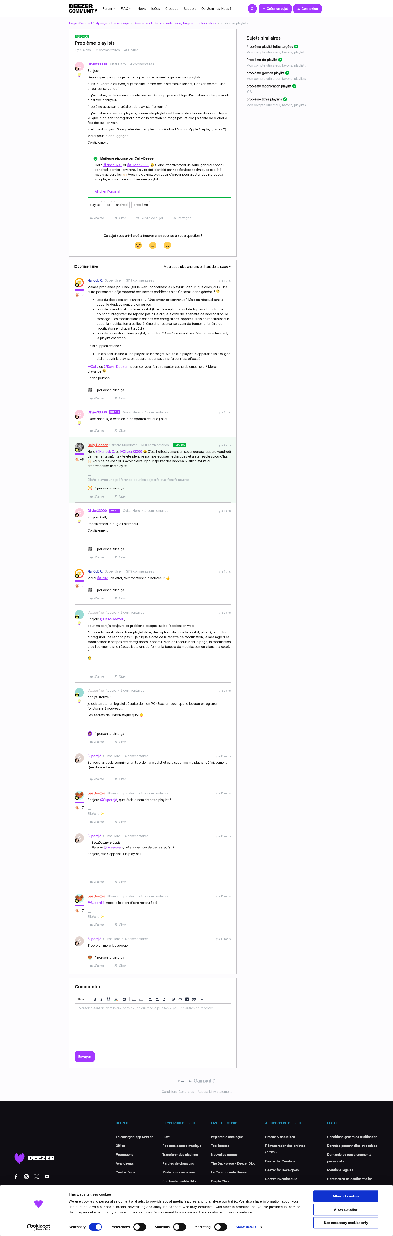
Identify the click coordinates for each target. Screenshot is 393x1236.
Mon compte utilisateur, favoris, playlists (276, 52)
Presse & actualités (280, 1136)
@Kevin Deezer (116, 366)
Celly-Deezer (98, 445)
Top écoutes (220, 1145)
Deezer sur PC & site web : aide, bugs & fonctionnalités (175, 23)
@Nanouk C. (112, 165)
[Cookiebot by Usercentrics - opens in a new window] (38, 1227)
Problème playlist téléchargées (270, 46)
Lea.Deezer (96, 793)
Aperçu (101, 23)
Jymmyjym (96, 612)
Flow (166, 1136)
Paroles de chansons (178, 1163)
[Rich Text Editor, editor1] (153, 1026)
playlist (95, 205)
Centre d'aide (125, 1172)
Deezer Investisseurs (281, 1178)
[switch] (139, 1227)
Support (190, 8)
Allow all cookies (346, 1196)
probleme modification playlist (269, 86)
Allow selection (346, 1209)
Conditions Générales (178, 1091)
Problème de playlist (262, 60)
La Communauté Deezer (229, 1172)
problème (141, 205)
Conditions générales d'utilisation (352, 1136)
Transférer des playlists (180, 1154)
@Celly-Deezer (111, 619)
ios (108, 205)
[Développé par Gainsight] (196, 1082)
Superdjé (94, 756)
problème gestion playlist (265, 73)
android (122, 205)
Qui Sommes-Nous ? (216, 8)
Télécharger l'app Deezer (134, 1136)
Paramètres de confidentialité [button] (349, 1178)
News (142, 8)
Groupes (171, 8)
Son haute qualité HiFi (179, 1181)
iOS (249, 92)
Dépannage (120, 23)
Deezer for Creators (280, 1161)
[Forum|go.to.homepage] (83, 8)
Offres (120, 1145)
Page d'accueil (80, 23)
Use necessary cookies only (346, 1223)
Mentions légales (340, 1170)
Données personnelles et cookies (352, 1145)
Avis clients (125, 1163)
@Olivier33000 (138, 165)
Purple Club (220, 1181)
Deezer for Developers (282, 1170)
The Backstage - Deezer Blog (233, 1163)
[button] (275, 8)
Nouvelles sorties (224, 1154)
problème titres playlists (264, 99)
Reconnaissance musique (181, 1145)
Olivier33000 (97, 64)
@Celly (93, 366)
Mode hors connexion (178, 1172)
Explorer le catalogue (227, 1136)
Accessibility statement (215, 1091)
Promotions (124, 1154)
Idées (155, 8)
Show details (246, 1227)
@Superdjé (108, 800)
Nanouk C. (95, 280)
